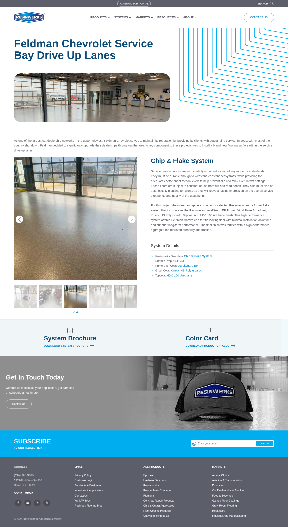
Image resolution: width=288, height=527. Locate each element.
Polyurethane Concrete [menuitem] (157, 490)
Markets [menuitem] (143, 17)
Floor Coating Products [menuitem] (157, 510)
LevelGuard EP (188, 265)
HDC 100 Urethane (179, 275)
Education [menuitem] (218, 485)
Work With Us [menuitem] (82, 500)
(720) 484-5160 (24, 475)
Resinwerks (30, 519)
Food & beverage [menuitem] (222, 495)
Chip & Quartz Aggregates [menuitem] (158, 505)
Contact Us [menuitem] (81, 495)
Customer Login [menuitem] (83, 480)
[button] (132, 219)
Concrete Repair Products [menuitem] (158, 500)
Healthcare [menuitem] (218, 510)
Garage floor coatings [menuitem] (225, 500)
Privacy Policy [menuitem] (82, 475)
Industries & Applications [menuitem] (89, 490)
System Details (165, 245)
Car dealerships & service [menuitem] (228, 490)
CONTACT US (259, 17)
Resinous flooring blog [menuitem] (88, 505)
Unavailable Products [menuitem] (156, 515)
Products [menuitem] (98, 17)
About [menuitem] (188, 17)
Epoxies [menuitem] (148, 475)
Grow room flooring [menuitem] (224, 505)
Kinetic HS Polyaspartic (186, 270)
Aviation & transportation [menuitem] (227, 480)
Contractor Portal (134, 3)
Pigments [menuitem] (148, 495)
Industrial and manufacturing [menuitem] (229, 515)
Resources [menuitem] (166, 17)
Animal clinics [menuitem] (220, 475)
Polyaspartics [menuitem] (151, 485)
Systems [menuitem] (121, 17)
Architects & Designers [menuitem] (88, 485)
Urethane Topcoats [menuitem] (154, 480)
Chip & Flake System (198, 256)
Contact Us (18, 403)
